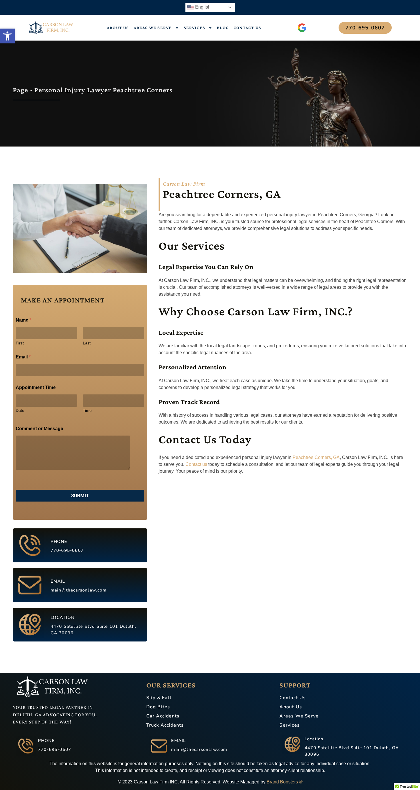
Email (23, 356)
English (202, 7)
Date (20, 410)
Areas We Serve (153, 27)
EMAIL (58, 581)
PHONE (59, 541)
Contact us (196, 464)
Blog (223, 27)
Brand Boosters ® (285, 781)
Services (194, 27)
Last (87, 343)
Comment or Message (39, 428)
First (20, 343)
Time (87, 410)
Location (314, 739)
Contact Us (247, 27)
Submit (80, 495)
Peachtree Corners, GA (316, 457)
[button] (7, 36)
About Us (118, 27)
